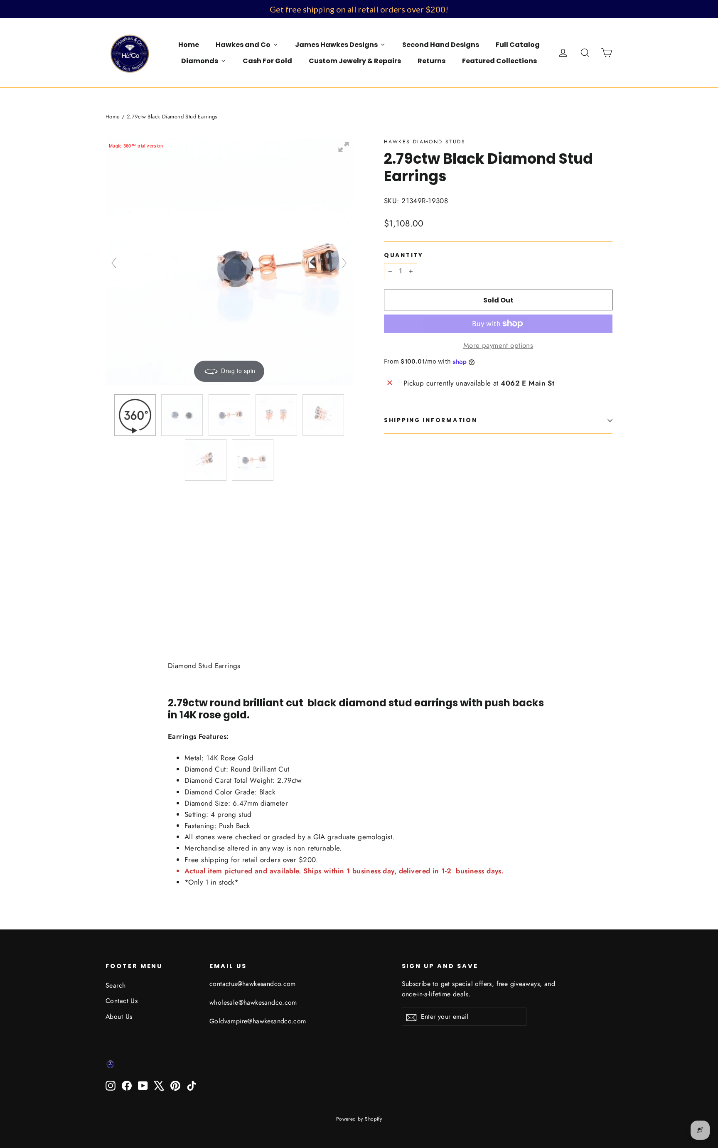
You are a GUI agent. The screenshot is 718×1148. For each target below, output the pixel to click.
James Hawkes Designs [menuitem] (336, 44)
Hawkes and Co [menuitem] (243, 44)
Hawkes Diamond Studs (424, 141)
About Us (119, 1016)
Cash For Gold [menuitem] (267, 61)
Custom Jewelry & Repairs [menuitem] (355, 61)
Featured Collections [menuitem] (499, 61)
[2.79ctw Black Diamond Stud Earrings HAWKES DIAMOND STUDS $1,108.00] (403, 529)
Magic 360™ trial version (136, 145)
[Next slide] (344, 263)
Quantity (403, 255)
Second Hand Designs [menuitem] (440, 44)
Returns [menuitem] (431, 61)
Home (113, 116)
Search (116, 985)
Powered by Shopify (359, 1119)
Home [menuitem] (188, 44)
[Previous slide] (114, 263)
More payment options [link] (498, 345)
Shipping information (430, 420)
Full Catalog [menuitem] (518, 44)
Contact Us (122, 1000)
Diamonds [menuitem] (199, 61)
